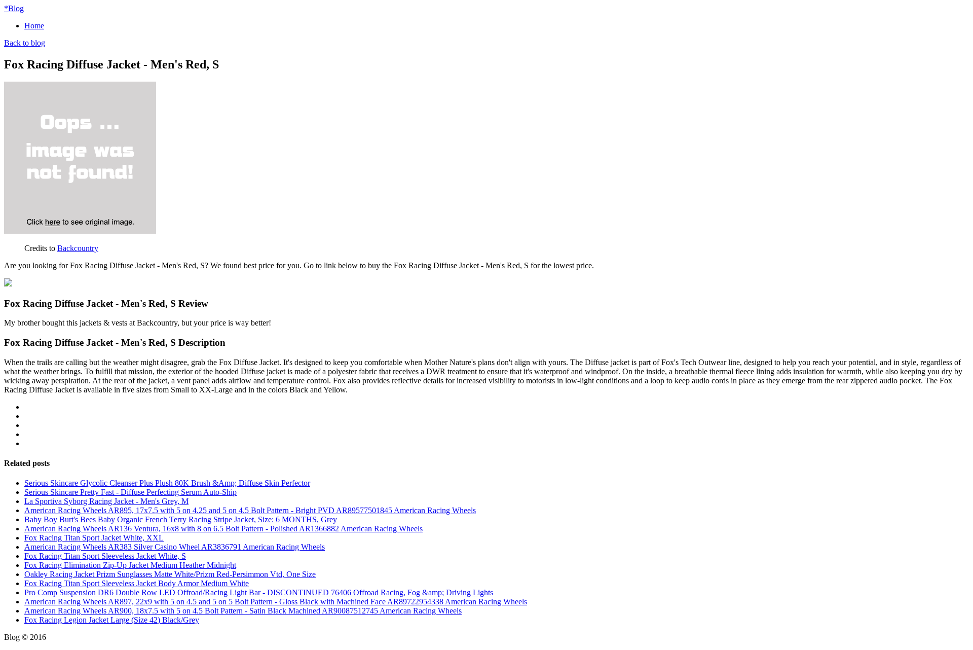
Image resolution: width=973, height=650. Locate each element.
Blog (14, 8)
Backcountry (77, 248)
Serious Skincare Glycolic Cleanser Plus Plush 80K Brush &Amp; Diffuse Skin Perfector (167, 483)
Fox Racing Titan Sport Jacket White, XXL (94, 537)
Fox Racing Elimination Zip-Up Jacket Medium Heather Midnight (130, 565)
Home (34, 25)
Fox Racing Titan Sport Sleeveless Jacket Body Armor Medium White (136, 583)
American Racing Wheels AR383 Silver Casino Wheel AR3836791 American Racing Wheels (174, 547)
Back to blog (24, 43)
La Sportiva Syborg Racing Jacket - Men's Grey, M (106, 501)
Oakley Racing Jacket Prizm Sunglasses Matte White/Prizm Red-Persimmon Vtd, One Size (170, 574)
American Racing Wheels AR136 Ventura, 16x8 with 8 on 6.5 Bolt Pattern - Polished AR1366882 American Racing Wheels (223, 528)
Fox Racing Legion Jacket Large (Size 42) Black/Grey (111, 620)
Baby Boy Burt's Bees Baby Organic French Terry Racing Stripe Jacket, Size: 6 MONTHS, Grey (180, 519)
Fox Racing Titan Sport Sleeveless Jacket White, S (105, 556)
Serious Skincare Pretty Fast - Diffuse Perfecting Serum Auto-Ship (130, 492)
